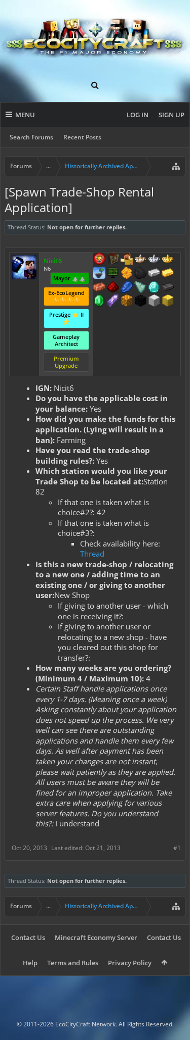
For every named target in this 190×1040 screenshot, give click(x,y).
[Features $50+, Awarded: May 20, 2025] (140, 274)
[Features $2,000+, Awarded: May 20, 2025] (168, 301)
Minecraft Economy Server (96, 937)
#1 (177, 848)
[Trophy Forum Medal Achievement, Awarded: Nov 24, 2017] (99, 260)
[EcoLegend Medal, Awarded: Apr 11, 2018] (168, 260)
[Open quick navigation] (176, 166)
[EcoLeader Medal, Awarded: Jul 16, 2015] (140, 260)
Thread (92, 554)
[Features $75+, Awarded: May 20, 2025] (154, 274)
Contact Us (28, 937)
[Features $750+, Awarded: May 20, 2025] (113, 301)
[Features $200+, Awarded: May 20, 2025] (113, 288)
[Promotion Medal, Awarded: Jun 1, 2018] (113, 260)
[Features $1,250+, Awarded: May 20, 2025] (140, 301)
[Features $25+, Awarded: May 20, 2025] (127, 274)
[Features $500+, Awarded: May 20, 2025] (168, 288)
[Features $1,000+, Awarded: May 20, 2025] (127, 301)
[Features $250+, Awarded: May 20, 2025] (127, 288)
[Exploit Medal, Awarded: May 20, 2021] (113, 274)
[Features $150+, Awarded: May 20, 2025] (99, 288)
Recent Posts (82, 137)
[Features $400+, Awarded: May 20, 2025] (154, 288)
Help (30, 962)
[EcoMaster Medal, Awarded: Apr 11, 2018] (154, 260)
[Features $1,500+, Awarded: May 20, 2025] (154, 301)
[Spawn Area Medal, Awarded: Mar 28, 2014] (127, 260)
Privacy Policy (129, 962)
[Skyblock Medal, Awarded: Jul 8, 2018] (99, 274)
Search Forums (31, 137)
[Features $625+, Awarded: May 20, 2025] (99, 301)
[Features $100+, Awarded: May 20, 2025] (168, 274)
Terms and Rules (72, 962)
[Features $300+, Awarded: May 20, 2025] (140, 288)
